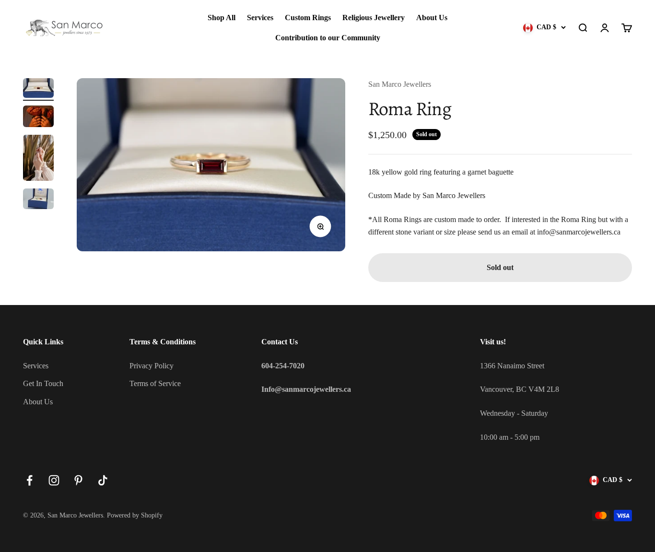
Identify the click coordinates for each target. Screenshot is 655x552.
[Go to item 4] (38, 200)
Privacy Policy (151, 366)
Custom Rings (308, 17)
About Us (431, 17)
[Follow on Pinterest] (78, 480)
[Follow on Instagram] (53, 480)
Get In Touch (43, 383)
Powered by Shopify (135, 515)
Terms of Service (155, 383)
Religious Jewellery (373, 17)
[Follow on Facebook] (29, 480)
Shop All (221, 17)
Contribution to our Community (327, 38)
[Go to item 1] (38, 89)
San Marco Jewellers (399, 84)
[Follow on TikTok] (102, 480)
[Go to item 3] (38, 159)
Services (260, 17)
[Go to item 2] (38, 118)
